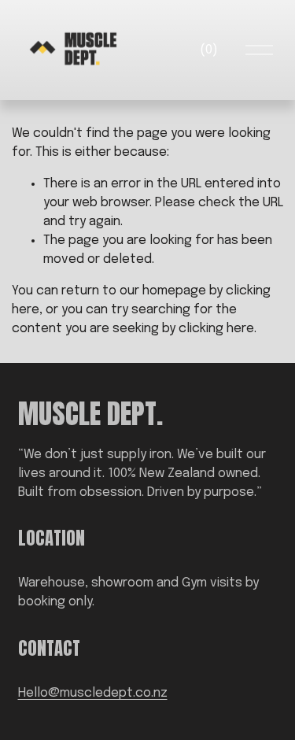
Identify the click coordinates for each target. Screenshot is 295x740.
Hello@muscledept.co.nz (93, 693)
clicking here (216, 328)
